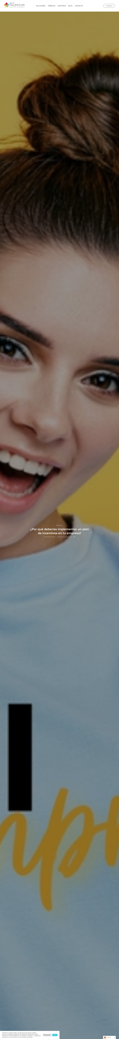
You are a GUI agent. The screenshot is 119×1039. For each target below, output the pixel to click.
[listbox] (109, 1037)
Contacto (79, 6)
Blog (70, 6)
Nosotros (62, 6)
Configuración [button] (47, 1035)
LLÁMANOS (109, 5)
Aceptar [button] (55, 1035)
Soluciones (40, 6)
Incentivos (59, 525)
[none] (109, 1037)
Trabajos (51, 6)
